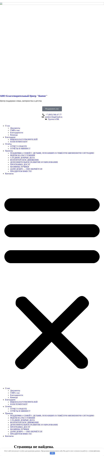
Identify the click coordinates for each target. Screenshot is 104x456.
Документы (15, 128)
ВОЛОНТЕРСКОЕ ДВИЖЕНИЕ (24, 160)
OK (52, 453)
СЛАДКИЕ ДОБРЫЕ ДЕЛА (22, 158)
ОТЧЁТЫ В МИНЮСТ (20, 148)
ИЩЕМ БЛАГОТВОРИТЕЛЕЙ (24, 139)
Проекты (9, 151)
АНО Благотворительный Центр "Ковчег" (23, 96)
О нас (7, 126)
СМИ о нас (15, 130)
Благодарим (10, 137)
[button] (52, 281)
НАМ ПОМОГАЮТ (19, 142)
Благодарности (16, 133)
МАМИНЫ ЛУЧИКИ (19, 167)
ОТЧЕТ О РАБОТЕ (18, 146)
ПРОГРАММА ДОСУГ (20, 164)
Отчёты (8, 144)
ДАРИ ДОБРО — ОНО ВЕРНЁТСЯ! (26, 169)
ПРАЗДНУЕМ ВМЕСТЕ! (21, 171)
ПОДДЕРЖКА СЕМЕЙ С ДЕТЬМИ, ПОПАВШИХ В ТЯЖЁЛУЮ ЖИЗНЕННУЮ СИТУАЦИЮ (52, 153)
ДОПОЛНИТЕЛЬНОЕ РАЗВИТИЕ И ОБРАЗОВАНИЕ (34, 162)
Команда (14, 135)
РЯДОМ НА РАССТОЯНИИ (22, 155)
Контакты (9, 173)
